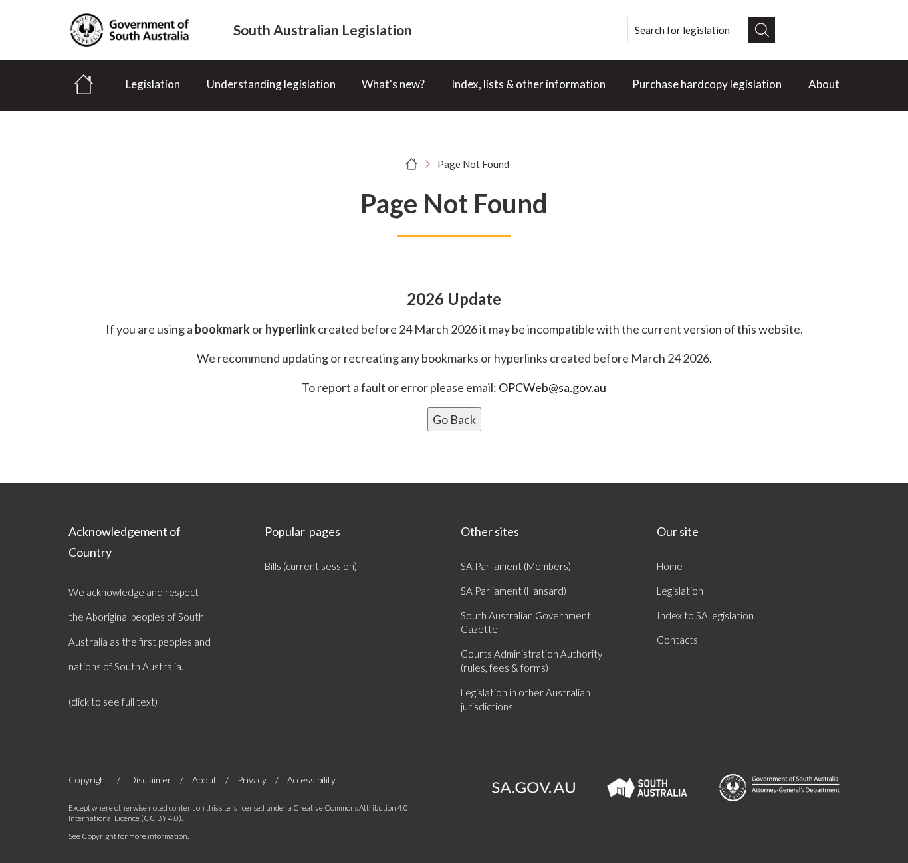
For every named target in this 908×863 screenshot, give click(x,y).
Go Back (454, 419)
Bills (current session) (311, 566)
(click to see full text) (113, 702)
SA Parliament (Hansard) (513, 591)
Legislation (153, 84)
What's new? (393, 84)
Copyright (88, 779)
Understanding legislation (271, 84)
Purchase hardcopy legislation (707, 84)
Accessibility (311, 779)
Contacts (677, 640)
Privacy (252, 779)
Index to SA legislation (705, 615)
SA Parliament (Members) (516, 566)
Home (670, 566)
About (824, 84)
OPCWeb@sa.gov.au (552, 387)
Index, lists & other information (528, 84)
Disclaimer (150, 779)
